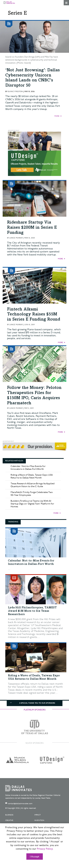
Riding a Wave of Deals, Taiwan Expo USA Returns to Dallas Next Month (32, 476)
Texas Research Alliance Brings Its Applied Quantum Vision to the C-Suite (32, 485)
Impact (37, 815)
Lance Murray (16, 238)
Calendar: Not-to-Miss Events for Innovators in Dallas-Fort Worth (28, 467)
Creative (9, 820)
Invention (39, 820)
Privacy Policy (45, 848)
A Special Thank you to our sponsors (37, 703)
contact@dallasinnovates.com (20, 804)
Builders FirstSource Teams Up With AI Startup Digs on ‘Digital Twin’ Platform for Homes (32, 503)
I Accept (34, 856)
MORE (56, 116)
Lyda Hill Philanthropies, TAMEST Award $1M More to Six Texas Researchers (32, 611)
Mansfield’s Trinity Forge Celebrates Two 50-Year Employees (32, 493)
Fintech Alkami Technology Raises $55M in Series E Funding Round (33, 314)
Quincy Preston (15, 91)
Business (9, 815)
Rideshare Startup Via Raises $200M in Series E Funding (32, 228)
